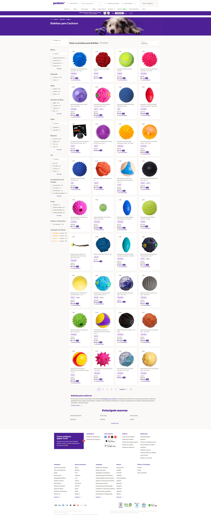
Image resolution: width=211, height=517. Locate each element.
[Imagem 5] (127, 66)
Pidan (76, 491)
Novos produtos (142, 473)
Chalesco (102, 419)
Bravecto (119, 483)
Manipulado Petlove (60, 478)
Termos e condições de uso (148, 442)
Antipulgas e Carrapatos (103, 473)
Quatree (119, 480)
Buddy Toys (73, 419)
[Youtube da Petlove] (115, 437)
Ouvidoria (143, 447)
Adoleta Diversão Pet (75, 415)
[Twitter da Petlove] (112, 437)
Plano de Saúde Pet (59, 470)
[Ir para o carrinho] (135, 3)
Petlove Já (57, 494)
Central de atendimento (93, 437)
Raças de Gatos (58, 488)
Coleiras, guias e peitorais (103, 491)
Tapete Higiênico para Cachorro (105, 478)
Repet (55, 473)
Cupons (139, 467)
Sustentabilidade (145, 437)
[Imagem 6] (81, 214)
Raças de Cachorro (59, 486)
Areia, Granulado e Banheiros (104, 475)
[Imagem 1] (124, 66)
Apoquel (119, 491)
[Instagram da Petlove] (109, 437)
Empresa (142, 439)
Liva (76, 478)
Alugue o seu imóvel (146, 458)
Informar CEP (74, 3)
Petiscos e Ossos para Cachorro (105, 480)
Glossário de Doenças (60, 491)
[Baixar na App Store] (112, 441)
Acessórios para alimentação (104, 486)
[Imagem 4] (126, 66)
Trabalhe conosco (145, 450)
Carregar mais (115, 423)
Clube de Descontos (60, 467)
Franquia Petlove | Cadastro (148, 452)
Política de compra (127, 444)
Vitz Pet (77, 486)
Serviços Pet (57, 475)
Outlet (139, 470)
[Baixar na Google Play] (112, 446)
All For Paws (103, 415)
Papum (77, 480)
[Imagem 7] (128, 214)
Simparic (119, 486)
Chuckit (132, 419)
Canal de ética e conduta (147, 444)
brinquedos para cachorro (109, 399)
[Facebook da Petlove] (105, 437)
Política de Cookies (127, 439)
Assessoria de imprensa (93, 439)
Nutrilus (77, 470)
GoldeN (119, 470)
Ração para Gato (101, 470)
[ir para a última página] (131, 389)
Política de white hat (128, 447)
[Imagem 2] (125, 66)
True (76, 473)
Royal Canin (120, 467)
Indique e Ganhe (58, 480)
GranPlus (119, 475)
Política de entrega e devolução (130, 442)
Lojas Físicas (144, 455)
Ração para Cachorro (102, 467)
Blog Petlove (57, 483)
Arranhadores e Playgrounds (104, 494)
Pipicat (119, 494)
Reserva (77, 494)
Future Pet (78, 483)
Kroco (76, 488)
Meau (76, 467)
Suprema (77, 475)
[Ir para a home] (59, 4)
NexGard (119, 488)
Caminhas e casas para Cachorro (105, 488)
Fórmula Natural (121, 478)
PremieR (119, 473)
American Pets (134, 415)
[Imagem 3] (79, 214)
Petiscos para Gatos (101, 483)
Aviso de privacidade (128, 437)
